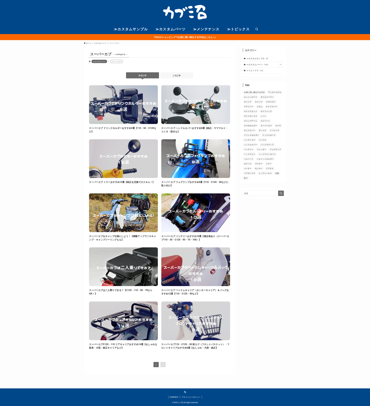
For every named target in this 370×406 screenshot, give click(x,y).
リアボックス (249, 173)
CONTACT (174, 397)
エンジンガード (250, 97)
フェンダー (261, 149)
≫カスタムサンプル (257, 58)
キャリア (247, 101)
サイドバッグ (266, 111)
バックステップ (267, 144)
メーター (247, 168)
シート (263, 116)
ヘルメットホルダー (265, 158)
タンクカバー (249, 130)
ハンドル (262, 139)
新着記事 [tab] (142, 75)
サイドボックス (250, 116)
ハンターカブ (249, 139)
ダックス (262, 130)
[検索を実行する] (281, 193)
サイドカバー (271, 106)
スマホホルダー (250, 125)
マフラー (258, 163)
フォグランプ (275, 149)
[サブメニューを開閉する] (281, 64)
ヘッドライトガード (267, 154)
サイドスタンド (250, 111)
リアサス (269, 168)
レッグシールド (265, 173)
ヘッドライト (249, 154)
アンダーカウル (274, 92)
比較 (277, 173)
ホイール (247, 163)
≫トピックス (254, 70)
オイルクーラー (267, 97)
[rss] (185, 392)
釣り (246, 178)
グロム (259, 106)
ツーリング (274, 130)
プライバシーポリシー (191, 397)
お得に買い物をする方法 (254, 92)
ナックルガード (269, 135)
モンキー (258, 168)
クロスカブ (270, 101)
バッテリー (248, 149)
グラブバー (248, 106)
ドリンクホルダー (251, 135)
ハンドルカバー (250, 144)
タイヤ (278, 125)
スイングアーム (250, 120)
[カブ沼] (185, 12)
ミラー (269, 163)
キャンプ (258, 101)
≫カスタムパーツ (99, 61)
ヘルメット (248, 158)
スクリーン (265, 120)
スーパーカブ (266, 125)
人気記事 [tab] (177, 75)
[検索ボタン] (257, 29)
